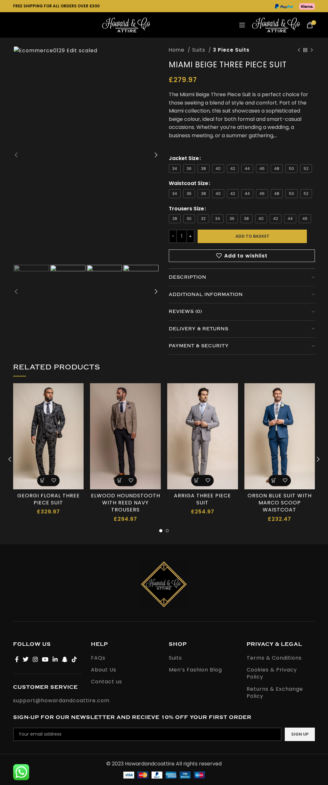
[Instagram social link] (35, 659)
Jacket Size (184, 158)
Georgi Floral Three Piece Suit (48, 499)
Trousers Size (186, 208)
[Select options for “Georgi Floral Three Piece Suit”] (42, 480)
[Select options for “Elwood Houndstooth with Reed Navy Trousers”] (120, 480)
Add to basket (252, 236)
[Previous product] (299, 50)
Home (177, 49)
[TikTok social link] (74, 659)
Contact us (106, 681)
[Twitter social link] (26, 659)
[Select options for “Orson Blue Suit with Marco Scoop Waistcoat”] (274, 480)
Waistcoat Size (188, 183)
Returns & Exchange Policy (275, 693)
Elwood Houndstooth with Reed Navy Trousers (125, 503)
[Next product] (311, 50)
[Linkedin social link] (55, 659)
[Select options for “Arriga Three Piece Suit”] (196, 480)
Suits (199, 49)
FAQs (98, 658)
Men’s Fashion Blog (195, 669)
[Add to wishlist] (54, 480)
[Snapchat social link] (65, 659)
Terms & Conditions (274, 658)
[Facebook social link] (17, 659)
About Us (103, 669)
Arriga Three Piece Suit (202, 499)
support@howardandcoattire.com (61, 700)
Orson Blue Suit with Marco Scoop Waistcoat (280, 503)
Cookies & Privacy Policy (272, 673)
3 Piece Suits (231, 49)
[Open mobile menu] (242, 25)
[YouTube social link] (45, 659)
